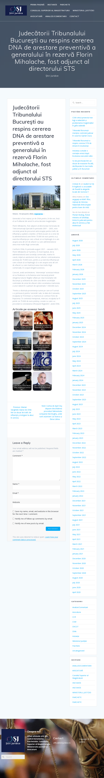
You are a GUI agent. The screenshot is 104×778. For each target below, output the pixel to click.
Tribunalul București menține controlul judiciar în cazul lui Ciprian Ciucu (82, 133)
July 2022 (76, 467)
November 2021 (79, 505)
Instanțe (75, 636)
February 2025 (78, 317)
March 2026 (77, 264)
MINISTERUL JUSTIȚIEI (83, 10)
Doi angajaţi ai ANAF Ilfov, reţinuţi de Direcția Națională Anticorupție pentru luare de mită (81, 202)
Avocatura (76, 612)
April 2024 (76, 366)
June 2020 (76, 587)
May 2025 (76, 313)
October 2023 (78, 395)
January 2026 (77, 274)
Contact (74, 16)
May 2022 (76, 476)
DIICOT (75, 626)
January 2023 (77, 438)
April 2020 (76, 592)
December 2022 (79, 443)
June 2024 (76, 356)
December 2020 (79, 558)
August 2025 (77, 298)
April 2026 (76, 260)
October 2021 (78, 510)
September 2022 (79, 457)
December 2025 (79, 279)
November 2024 (79, 332)
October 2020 (78, 568)
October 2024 (78, 337)
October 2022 (78, 452)
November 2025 (79, 284)
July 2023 (76, 409)
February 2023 (78, 433)
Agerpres (38, 214)
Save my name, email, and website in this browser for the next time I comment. (36, 512)
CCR (74, 617)
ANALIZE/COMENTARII (56, 16)
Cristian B (76, 184)
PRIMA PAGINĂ (37, 4)
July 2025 (76, 303)
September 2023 (79, 399)
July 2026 (76, 245)
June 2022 (76, 472)
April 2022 (76, 481)
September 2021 (79, 515)
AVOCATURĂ (36, 16)
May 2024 (76, 361)
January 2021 (77, 553)
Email (16, 493)
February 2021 (78, 549)
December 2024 (79, 327)
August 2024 (77, 346)
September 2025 (79, 293)
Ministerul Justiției (79, 641)
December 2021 (79, 500)
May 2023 (76, 419)
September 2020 (79, 573)
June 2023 (76, 414)
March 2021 (77, 544)
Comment (18, 455)
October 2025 (78, 289)
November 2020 (79, 563)
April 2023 (76, 423)
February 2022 (78, 491)
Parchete (76, 646)
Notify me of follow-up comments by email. (34, 518)
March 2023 (77, 428)
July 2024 (76, 351)
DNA (74, 631)
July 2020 (76, 582)
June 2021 (76, 529)
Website (16, 502)
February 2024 (78, 375)
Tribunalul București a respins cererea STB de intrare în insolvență (81, 143)
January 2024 (77, 380)
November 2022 (79, 447)
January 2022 (77, 496)
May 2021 (76, 534)
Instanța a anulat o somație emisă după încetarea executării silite (82, 153)
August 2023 (77, 404)
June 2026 (76, 250)
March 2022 (77, 486)
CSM (74, 622)
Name (16, 484)
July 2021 (76, 525)
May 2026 (76, 255)
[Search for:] (83, 102)
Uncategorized (78, 650)
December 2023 (79, 385)
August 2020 (77, 578)
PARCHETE (65, 4)
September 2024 (79, 342)
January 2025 (77, 322)
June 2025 (76, 308)
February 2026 (78, 269)
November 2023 (79, 390)
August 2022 (77, 462)
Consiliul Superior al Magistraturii (50, 10)
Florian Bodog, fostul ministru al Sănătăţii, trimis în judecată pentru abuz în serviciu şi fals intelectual (82, 220)
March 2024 (77, 370)
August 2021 (77, 520)
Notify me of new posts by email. (29, 523)
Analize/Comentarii (80, 607)
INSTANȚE (52, 4)
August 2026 (77, 240)
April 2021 (76, 539)
